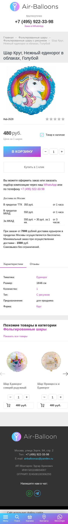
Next (65, 374)
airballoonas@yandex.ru (38, 458)
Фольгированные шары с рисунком (25, 40)
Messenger (60, 521)
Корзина (30, 521)
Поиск (17, 521)
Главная (8, 37)
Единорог (41, 277)
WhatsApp (50, 184)
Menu (5, 521)
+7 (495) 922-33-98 (32, 189)
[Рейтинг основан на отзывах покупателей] (55, 119)
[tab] (13, 264)
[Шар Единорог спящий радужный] (17, 362)
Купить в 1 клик (34, 167)
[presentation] (13, 263)
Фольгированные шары (33, 37)
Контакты (44, 521)
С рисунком (43, 294)
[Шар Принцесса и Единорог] (51, 362)
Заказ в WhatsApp (34, 26)
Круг (39, 306)
